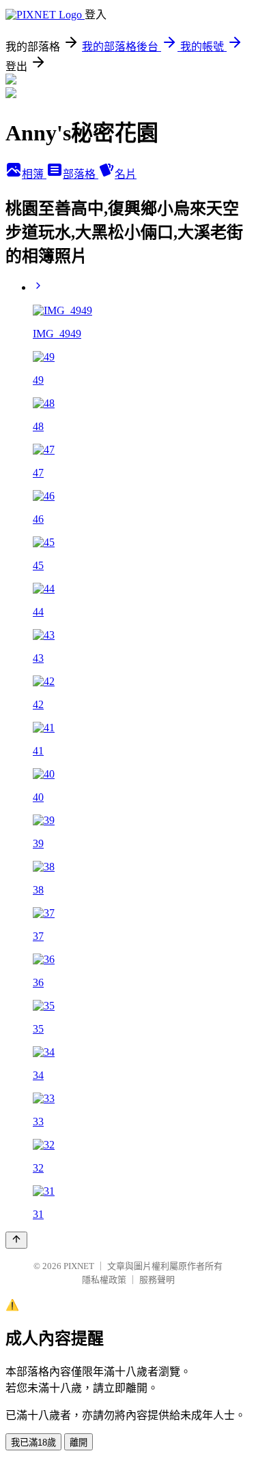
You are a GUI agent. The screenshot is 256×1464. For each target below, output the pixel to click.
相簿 (34, 174)
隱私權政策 (104, 1280)
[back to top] (16, 1240)
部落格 (80, 174)
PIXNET (78, 1266)
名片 (126, 174)
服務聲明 (157, 1280)
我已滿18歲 (33, 1442)
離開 (78, 1442)
